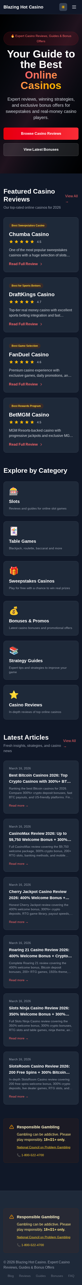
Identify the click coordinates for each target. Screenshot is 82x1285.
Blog (11, 1276)
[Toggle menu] (74, 7)
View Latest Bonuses (41, 149)
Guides (41, 1276)
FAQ (71, 1276)
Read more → (18, 805)
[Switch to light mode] (63, 7)
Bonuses (57, 1276)
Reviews (25, 1276)
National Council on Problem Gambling (43, 1147)
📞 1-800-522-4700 (30, 1155)
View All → (71, 198)
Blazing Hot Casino (23, 7)
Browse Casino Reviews (41, 133)
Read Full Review (23, 264)
